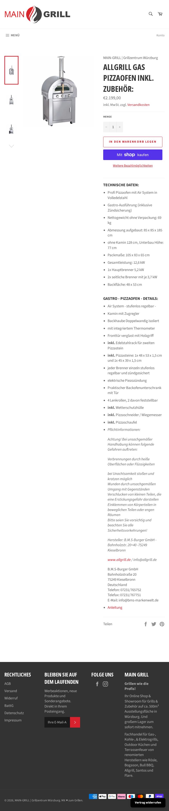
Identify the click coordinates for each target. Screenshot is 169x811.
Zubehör (131, 706)
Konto (160, 35)
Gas (151, 734)
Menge (107, 117)
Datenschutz (14, 713)
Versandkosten (138, 104)
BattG (8, 705)
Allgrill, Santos (136, 770)
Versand (10, 691)
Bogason (131, 765)
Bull (143, 765)
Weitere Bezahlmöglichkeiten (133, 166)
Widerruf (11, 698)
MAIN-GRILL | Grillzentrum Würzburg (37, 800)
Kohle (129, 739)
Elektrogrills (148, 739)
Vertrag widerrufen (148, 802)
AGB (7, 683)
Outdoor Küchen (137, 744)
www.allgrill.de (119, 559)
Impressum (13, 720)
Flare (128, 775)
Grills (151, 701)
